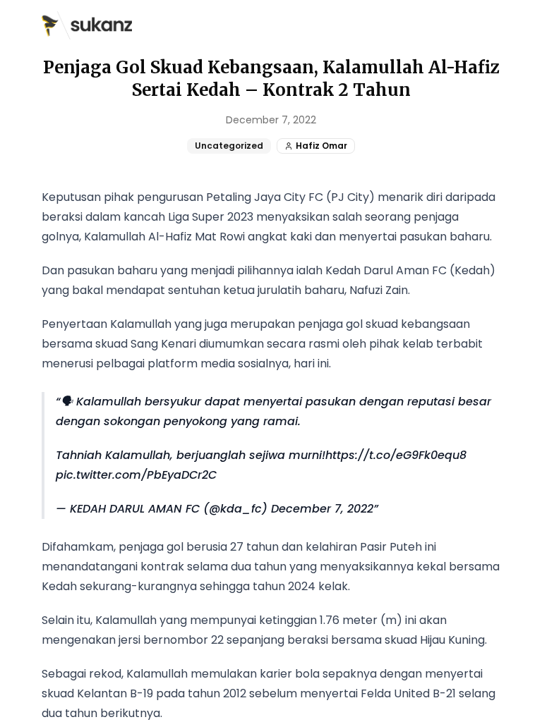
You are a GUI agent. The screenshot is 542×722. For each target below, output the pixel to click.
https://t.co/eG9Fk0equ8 (395, 455)
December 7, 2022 (322, 509)
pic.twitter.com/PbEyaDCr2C (136, 475)
